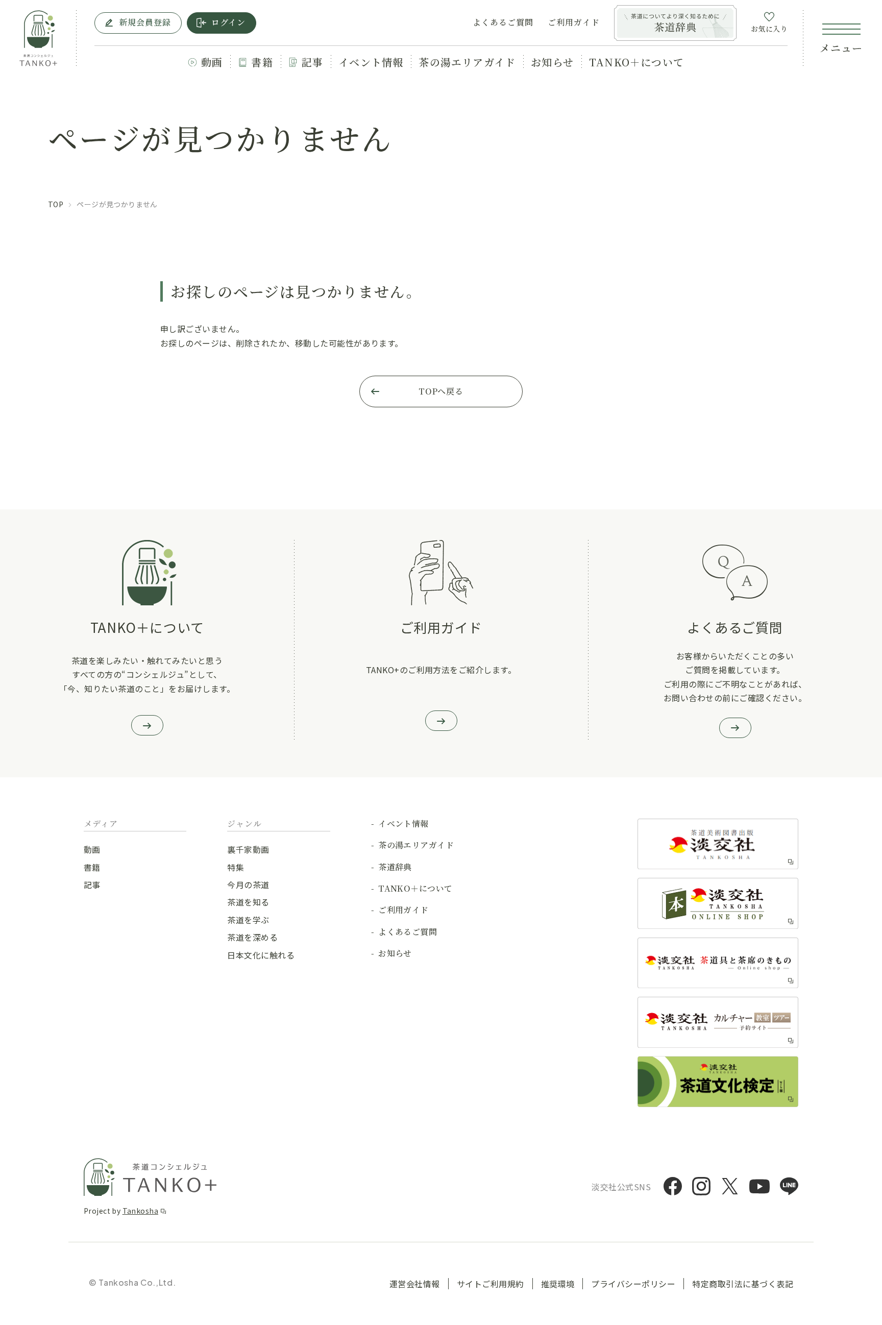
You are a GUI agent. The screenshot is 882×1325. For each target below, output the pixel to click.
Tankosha (140, 1211)
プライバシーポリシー (633, 1284)
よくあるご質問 (503, 22)
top (55, 204)
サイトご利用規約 (490, 1284)
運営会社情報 (414, 1284)
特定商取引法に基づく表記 (742, 1284)
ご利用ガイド (574, 22)
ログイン (228, 22)
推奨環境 (558, 1284)
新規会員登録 (145, 22)
